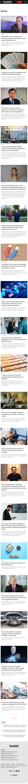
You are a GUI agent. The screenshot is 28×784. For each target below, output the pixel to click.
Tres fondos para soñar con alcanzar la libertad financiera (13, 563)
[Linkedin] (18, 771)
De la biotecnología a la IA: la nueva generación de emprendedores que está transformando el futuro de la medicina (13, 187)
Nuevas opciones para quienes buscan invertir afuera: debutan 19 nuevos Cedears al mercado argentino (13, 303)
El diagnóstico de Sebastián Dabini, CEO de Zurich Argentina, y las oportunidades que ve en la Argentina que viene (15, 731)
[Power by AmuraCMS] (14, 775)
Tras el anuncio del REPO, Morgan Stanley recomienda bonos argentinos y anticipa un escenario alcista (13, 148)
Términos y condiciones (10, 765)
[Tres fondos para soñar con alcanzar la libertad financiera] (14, 550)
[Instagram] (14, 771)
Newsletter (8, 764)
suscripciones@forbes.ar (10, 757)
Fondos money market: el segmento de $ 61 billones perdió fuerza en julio (13, 73)
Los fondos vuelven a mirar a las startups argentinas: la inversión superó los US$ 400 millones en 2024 (13, 266)
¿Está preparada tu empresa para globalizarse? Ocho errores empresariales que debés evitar (13, 339)
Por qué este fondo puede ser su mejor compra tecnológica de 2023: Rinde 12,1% (13, 703)
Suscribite (19, 1)
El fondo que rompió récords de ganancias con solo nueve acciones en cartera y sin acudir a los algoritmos (12, 109)
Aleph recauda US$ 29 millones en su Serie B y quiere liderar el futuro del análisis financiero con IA (12, 227)
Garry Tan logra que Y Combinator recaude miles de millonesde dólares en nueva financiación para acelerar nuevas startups (13, 487)
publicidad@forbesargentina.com (11, 751)
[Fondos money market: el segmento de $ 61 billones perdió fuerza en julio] (14, 60)
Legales (18, 765)
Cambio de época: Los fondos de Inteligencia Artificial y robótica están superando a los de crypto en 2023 (12, 668)
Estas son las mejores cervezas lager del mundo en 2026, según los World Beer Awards (14, 736)
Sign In (25, 1)
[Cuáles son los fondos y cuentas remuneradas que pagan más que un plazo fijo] (14, 363)
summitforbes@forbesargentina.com (11, 755)
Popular (3, 722)
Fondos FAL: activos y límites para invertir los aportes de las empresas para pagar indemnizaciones (13, 38)
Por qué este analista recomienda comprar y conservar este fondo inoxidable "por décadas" (11, 633)
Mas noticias (14, 718)
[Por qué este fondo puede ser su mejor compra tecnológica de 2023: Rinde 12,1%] (14, 690)
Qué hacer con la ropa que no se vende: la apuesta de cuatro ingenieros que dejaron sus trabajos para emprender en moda (14, 725)
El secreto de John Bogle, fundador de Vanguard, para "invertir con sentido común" (12, 414)
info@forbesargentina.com (9, 753)
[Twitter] (12, 771)
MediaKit (3, 764)
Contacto (13, 764)
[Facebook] (10, 771)
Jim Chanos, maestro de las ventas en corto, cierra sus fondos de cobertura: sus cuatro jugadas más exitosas (13, 597)
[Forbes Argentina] (7, 2)
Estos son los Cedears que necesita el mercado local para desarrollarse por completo (12, 450)
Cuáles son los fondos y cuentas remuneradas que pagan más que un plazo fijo (12, 376)
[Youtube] (16, 771)
